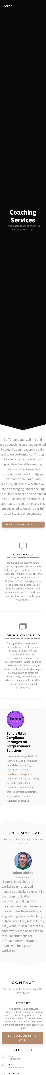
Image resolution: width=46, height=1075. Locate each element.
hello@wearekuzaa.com (16, 1067)
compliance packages (17, 774)
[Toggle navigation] (41, 6)
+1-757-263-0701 (14, 1059)
